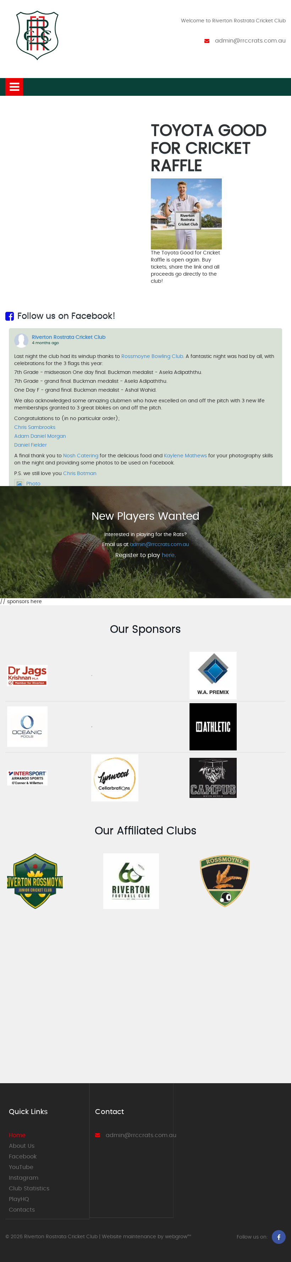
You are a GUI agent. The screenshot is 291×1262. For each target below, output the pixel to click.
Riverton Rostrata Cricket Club (68, 337)
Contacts (22, 1210)
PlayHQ (19, 1199)
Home (17, 1135)
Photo (33, 483)
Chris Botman (80, 473)
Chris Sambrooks (34, 427)
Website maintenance (129, 1236)
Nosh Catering (80, 455)
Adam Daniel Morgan (40, 436)
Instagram (23, 1178)
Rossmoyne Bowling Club (152, 356)
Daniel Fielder (30, 445)
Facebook (23, 1156)
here (168, 555)
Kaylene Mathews (185, 455)
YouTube (21, 1167)
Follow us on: (252, 1237)
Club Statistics (29, 1188)
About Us (21, 1146)
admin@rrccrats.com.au (250, 41)
